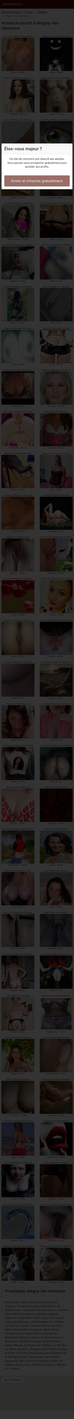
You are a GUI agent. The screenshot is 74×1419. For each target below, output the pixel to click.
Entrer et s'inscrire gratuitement (37, 181)
